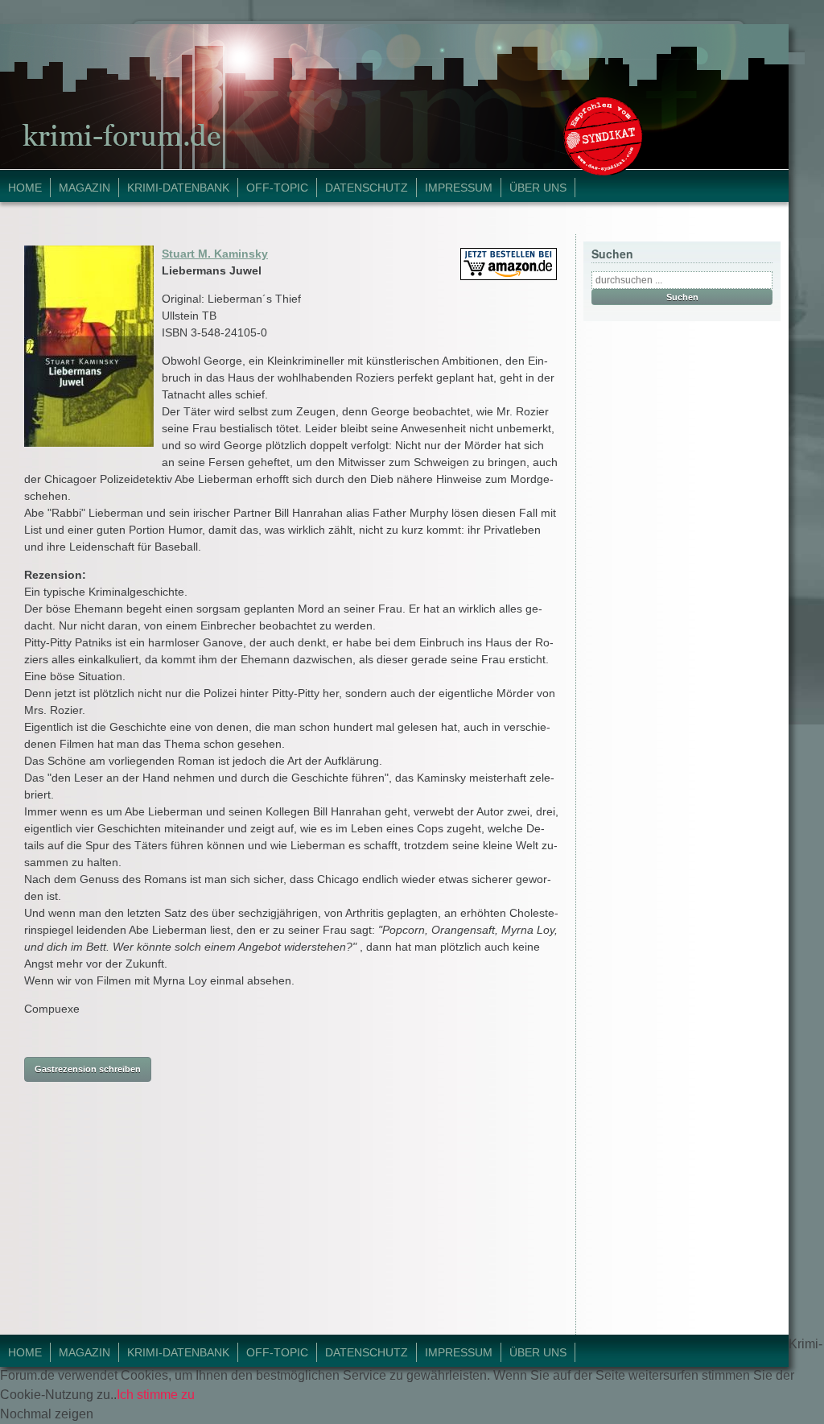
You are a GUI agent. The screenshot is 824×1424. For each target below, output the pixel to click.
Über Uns (537, 187)
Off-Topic (277, 187)
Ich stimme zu (156, 1394)
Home (25, 187)
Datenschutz (366, 187)
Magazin (84, 187)
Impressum (458, 187)
